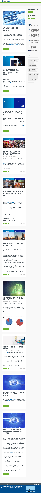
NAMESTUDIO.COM (32, 18)
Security (34, 1)
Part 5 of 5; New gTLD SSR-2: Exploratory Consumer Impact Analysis (13, 431)
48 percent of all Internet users (13, 257)
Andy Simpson (12, 301)
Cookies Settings (30, 487)
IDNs (29, 69)
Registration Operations (35, 75)
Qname (37, 74)
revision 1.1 (9, 400)
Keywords (30, 70)
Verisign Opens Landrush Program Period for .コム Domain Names (11, 153)
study (7, 352)
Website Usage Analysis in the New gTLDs (13, 347)
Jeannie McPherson (12, 32)
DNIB (36, 61)
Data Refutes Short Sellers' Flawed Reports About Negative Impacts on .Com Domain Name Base (35, 47)
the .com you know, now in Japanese (11, 82)
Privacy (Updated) (9, 484)
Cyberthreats (35, 60)
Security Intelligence (35, 78)
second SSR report (13, 399)
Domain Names (25, 1)
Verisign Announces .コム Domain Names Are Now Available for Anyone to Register (11, 71)
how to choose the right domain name (14, 44)
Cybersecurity (30, 60)
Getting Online (30, 1)
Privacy (34, 74)
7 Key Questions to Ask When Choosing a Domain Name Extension (12, 28)
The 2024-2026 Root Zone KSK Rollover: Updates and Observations (35, 25)
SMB (29, 79)
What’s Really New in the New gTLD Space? (13, 298)
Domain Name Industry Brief (32, 64)
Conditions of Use (4, 484)
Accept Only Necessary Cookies (31, 489)
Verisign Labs (34, 80)
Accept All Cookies (30, 491)
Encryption (35, 66)
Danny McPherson (12, 434)
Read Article (6, 90)
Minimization (34, 70)
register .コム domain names (7, 167)
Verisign (10, 75)
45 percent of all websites (20, 259)
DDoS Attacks (33, 61)
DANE (29, 61)
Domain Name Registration (32, 65)
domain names (31, 66)
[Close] (40, 489)
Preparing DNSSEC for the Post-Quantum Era (34, 50)
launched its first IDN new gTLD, (11, 202)
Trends (35, 79)
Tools (32, 79)
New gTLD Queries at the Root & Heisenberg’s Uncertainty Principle (13, 393)
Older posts (4, 479)
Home (22, 1)
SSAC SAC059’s (12, 452)
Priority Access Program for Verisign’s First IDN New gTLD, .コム (14, 193)
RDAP (29, 75)
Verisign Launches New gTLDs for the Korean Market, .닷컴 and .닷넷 (13, 112)
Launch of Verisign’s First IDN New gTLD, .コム (13, 244)
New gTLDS (30, 74)
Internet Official (33, 69)
